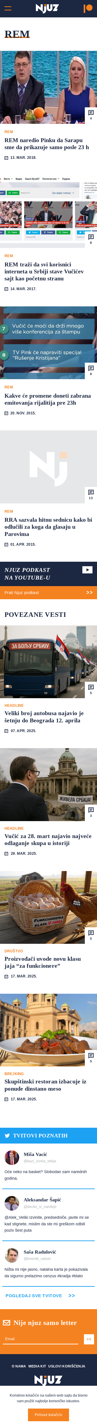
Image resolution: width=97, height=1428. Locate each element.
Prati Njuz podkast (22, 593)
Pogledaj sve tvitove (34, 1296)
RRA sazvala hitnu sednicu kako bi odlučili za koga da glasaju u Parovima (48, 527)
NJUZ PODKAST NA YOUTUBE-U (27, 574)
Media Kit (37, 1366)
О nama (19, 1366)
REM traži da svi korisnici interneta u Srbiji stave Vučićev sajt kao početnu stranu (44, 271)
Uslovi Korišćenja (66, 1366)
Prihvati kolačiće (48, 1415)
